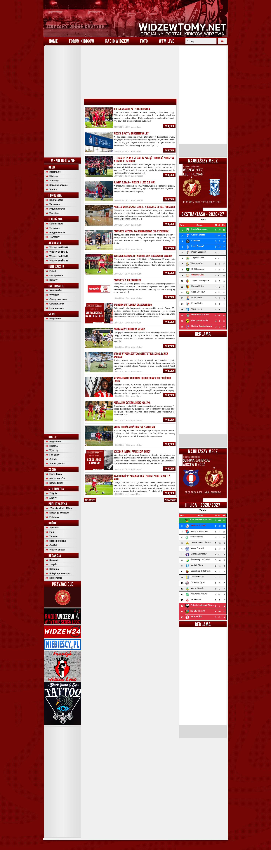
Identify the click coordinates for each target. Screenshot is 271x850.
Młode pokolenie (57, 541)
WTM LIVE (166, 41)
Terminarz (54, 204)
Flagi (51, 532)
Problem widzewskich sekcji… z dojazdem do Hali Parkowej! (144, 206)
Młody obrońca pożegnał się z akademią (134, 427)
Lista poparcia (56, 308)
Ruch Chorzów (57, 478)
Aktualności (55, 290)
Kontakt (53, 560)
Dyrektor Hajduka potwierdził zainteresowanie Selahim (143, 255)
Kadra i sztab (56, 200)
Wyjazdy (53, 450)
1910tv (53, 498)
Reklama (54, 569)
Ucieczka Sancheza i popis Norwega (132, 109)
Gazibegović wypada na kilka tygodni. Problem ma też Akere (142, 477)
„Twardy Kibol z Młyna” (61, 508)
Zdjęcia (53, 493)
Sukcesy (54, 180)
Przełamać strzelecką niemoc (129, 329)
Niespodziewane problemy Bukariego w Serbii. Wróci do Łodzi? (142, 379)
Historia (53, 176)
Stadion (53, 189)
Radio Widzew (117, 41)
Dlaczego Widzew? (59, 512)
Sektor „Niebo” (57, 463)
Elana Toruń (55, 474)
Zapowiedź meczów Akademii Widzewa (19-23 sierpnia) (141, 231)
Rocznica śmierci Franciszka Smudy (132, 451)
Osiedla (53, 459)
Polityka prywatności (60, 573)
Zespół (52, 564)
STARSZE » (170, 500)
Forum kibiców (81, 41)
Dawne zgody (56, 483)
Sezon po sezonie (58, 185)
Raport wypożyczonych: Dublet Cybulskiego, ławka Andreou (141, 355)
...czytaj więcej (169, 126)
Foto (144, 41)
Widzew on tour (57, 549)
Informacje (55, 172)
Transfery (54, 213)
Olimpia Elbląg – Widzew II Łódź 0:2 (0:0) (134, 182)
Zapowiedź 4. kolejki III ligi (127, 280)
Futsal (52, 271)
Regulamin (55, 318)
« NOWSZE (90, 500)
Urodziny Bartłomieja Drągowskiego (133, 304)
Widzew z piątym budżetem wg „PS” (132, 133)
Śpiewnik (54, 527)
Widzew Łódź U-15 (58, 260)
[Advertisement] (62, 101)
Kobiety (53, 280)
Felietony (54, 517)
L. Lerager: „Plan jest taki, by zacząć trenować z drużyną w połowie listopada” (144, 159)
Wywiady (54, 295)
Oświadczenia (56, 303)
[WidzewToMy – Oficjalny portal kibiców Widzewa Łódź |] (135, 18)
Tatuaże (53, 536)
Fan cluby (54, 455)
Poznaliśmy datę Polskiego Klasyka (132, 402)
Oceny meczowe (58, 299)
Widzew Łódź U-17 (58, 252)
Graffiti (53, 545)
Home (53, 41)
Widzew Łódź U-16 (58, 256)
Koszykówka (56, 275)
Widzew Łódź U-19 (58, 247)
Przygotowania (57, 209)
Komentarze (55, 578)
